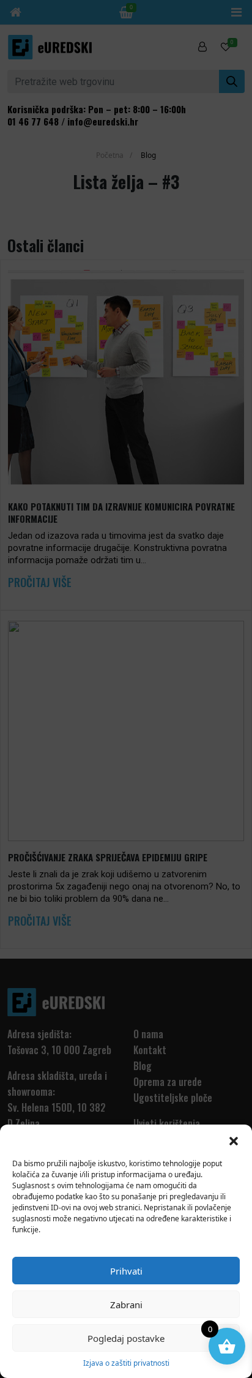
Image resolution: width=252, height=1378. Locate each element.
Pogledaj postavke (126, 1338)
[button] (234, 1140)
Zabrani (126, 1304)
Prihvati (126, 1271)
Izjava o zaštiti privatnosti (126, 1363)
